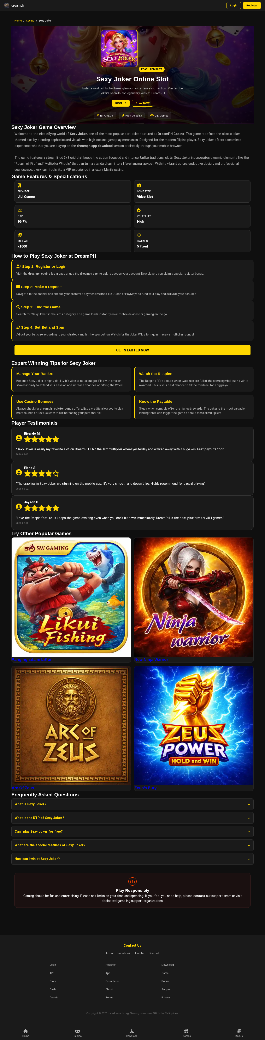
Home (18, 20)
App (108, 973)
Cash (53, 989)
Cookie (54, 997)
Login (233, 5)
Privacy (165, 997)
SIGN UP (120, 103)
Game (165, 973)
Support (166, 989)
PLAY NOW (143, 103)
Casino (30, 20)
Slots (53, 981)
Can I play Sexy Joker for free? (39, 831)
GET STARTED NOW (132, 350)
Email (109, 953)
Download (131, 1036)
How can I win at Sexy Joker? (37, 859)
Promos (186, 1036)
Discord (154, 953)
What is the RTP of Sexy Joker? (39, 818)
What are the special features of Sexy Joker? (50, 845)
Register (252, 5)
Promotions (112, 981)
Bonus (239, 1036)
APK (52, 973)
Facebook (124, 953)
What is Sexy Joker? (30, 804)
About (109, 989)
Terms (109, 997)
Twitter (140, 953)
